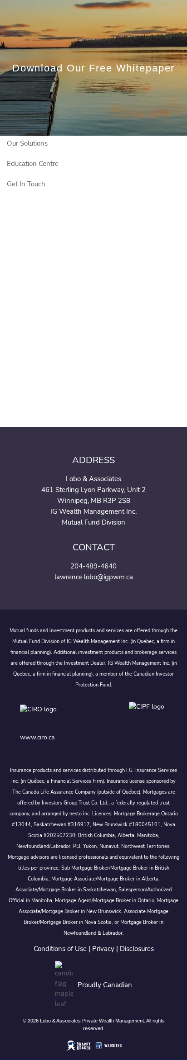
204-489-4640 (93, 566)
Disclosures (137, 948)
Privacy (103, 948)
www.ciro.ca (37, 737)
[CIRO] (65, 715)
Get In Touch (26, 184)
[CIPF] (148, 715)
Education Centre (33, 163)
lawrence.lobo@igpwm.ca (93, 577)
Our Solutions (27, 143)
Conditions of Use (60, 948)
